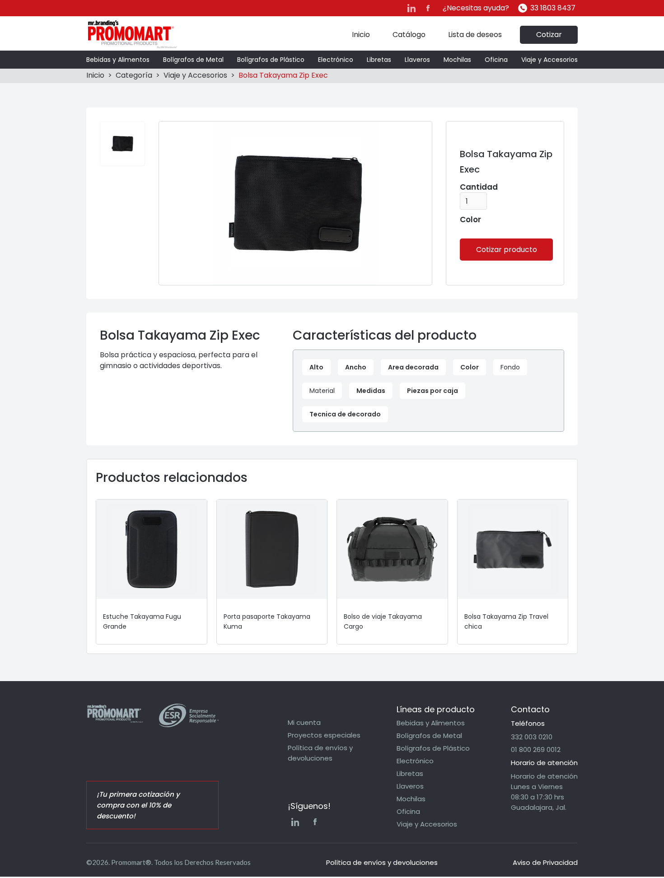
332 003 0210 (531, 737)
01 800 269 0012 (536, 749)
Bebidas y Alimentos (118, 59)
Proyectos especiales (324, 735)
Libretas (379, 59)
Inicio (361, 34)
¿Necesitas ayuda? (476, 8)
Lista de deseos (475, 34)
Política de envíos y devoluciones (320, 753)
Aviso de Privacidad (545, 862)
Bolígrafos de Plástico (270, 59)
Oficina (496, 59)
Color (470, 219)
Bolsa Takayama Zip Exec (283, 75)
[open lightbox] (122, 143)
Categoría (134, 75)
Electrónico (335, 59)
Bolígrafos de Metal (193, 59)
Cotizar (549, 34)
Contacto (530, 709)
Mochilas (457, 59)
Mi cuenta (304, 722)
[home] (132, 35)
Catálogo (409, 34)
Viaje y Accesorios (549, 59)
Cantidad (479, 187)
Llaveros (417, 59)
